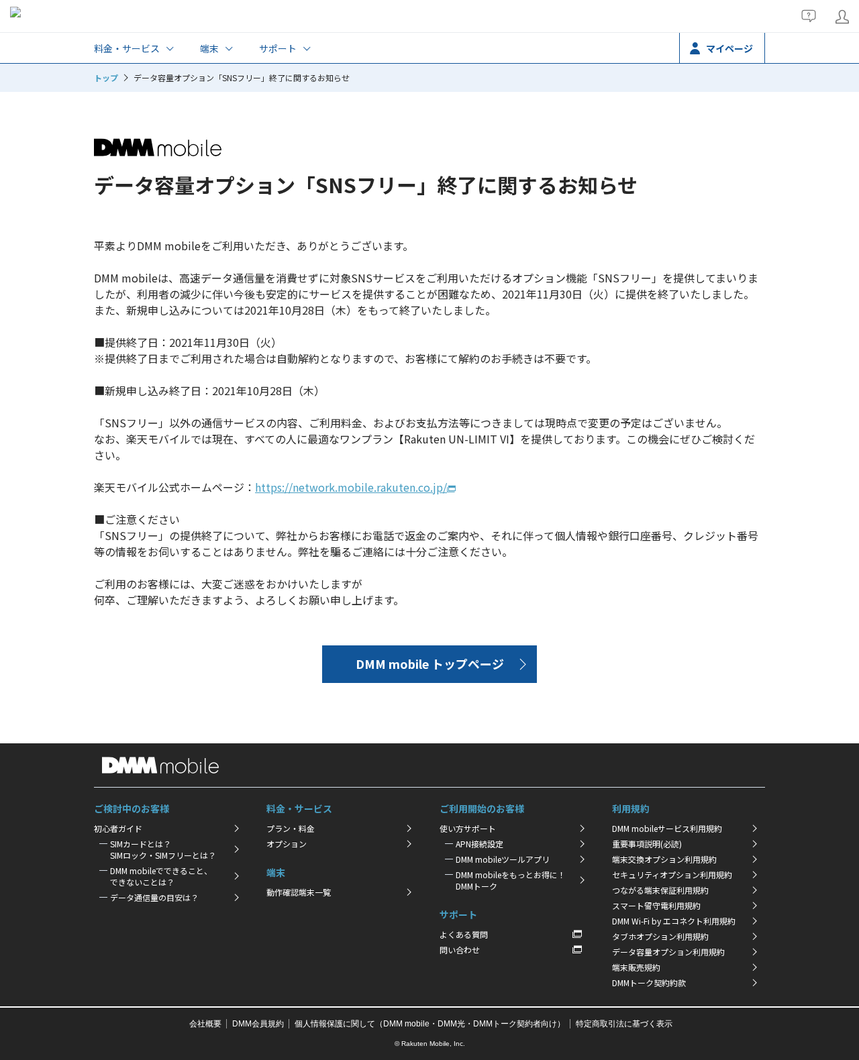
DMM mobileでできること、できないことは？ (161, 876)
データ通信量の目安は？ (154, 897)
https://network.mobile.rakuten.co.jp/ (351, 487)
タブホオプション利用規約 (660, 936)
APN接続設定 (479, 843)
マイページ (729, 48)
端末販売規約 (636, 967)
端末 (209, 48)
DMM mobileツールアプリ (503, 859)
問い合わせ (460, 949)
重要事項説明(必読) (647, 843)
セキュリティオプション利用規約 (672, 874)
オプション (286, 843)
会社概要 (205, 1023)
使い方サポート (468, 828)
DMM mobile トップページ (430, 663)
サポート (278, 48)
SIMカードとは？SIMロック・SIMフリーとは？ (163, 849)
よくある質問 (464, 934)
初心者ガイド (118, 828)
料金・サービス (127, 48)
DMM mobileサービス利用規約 (667, 828)
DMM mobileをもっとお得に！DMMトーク (511, 880)
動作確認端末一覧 (298, 892)
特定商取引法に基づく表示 (624, 1023)
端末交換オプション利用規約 (664, 859)
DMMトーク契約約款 (649, 982)
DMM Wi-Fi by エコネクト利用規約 (674, 920)
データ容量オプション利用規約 (668, 951)
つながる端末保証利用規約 (660, 890)
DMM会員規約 (258, 1023)
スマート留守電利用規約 (656, 905)
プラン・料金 (290, 828)
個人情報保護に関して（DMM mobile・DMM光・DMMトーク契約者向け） (430, 1023)
